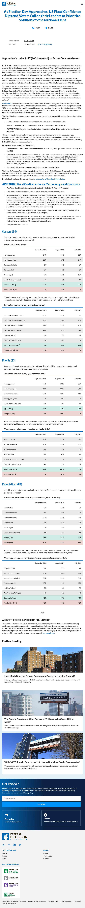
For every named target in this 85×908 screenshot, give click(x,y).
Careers (46, 859)
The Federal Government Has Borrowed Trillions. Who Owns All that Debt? (39, 720)
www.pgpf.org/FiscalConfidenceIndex (49, 179)
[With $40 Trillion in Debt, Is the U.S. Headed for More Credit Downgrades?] (42, 746)
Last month (6, 103)
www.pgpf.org (48, 633)
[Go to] (36, 28)
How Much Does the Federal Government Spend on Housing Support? (39, 676)
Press (4, 859)
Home (4, 853)
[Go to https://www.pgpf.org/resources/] (61, 818)
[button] (49, 28)
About (45, 853)
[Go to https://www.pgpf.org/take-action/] (22, 818)
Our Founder (48, 856)
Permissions (12, 903)
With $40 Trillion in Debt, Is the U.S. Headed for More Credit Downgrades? (42, 762)
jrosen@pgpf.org (45, 44)
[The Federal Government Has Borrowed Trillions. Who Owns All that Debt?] (42, 703)
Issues (4, 856)
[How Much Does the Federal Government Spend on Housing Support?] (42, 659)
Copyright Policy (53, 901)
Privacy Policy (66, 901)
